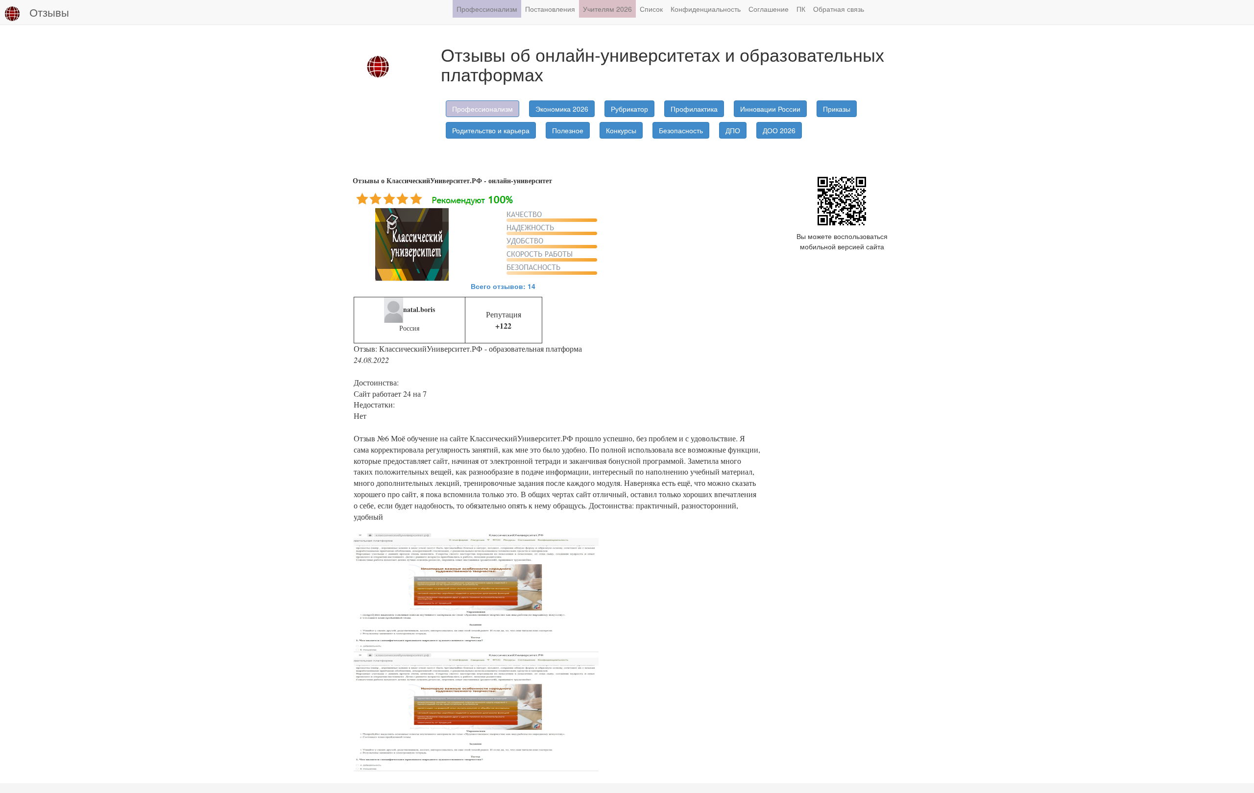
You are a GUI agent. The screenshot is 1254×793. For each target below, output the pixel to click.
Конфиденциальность (706, 9)
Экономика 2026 (561, 109)
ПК (800, 9)
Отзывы (49, 12)
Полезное (567, 130)
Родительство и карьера (491, 130)
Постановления (550, 9)
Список (651, 9)
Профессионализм (487, 9)
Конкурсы (621, 130)
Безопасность (681, 130)
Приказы (836, 109)
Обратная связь (838, 9)
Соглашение (768, 9)
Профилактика (694, 109)
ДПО (732, 130)
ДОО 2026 (779, 130)
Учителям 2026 (607, 9)
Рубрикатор (629, 109)
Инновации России (770, 109)
